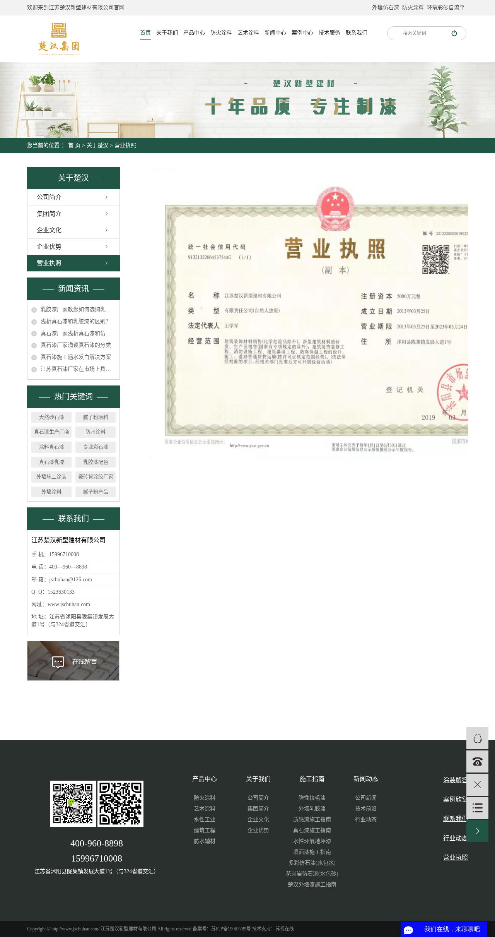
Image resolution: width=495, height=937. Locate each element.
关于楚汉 (97, 145)
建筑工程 (204, 830)
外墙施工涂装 (51, 477)
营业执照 (49, 263)
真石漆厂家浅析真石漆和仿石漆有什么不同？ (78, 333)
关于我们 (167, 33)
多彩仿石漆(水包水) (312, 863)
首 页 (74, 145)
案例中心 (302, 33)
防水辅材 (204, 841)
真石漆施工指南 (312, 830)
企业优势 (49, 246)
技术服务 (329, 33)
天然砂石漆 (51, 417)
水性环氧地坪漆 (312, 841)
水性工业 (204, 819)
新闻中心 (275, 33)
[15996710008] (477, 761)
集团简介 (49, 214)
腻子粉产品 (95, 492)
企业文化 (49, 230)
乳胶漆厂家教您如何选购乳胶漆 (78, 309)
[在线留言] (477, 808)
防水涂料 (95, 432)
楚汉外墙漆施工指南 (312, 884)
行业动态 (366, 819)
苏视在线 (284, 929)
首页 (145, 33)
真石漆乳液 (51, 462)
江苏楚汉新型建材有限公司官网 (87, 7)
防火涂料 (413, 7)
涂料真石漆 (51, 447)
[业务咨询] (477, 738)
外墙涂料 (51, 492)
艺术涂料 (248, 33)
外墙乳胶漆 (312, 809)
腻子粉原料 (95, 417)
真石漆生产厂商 (51, 432)
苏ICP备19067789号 (231, 929)
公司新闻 (366, 798)
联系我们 (356, 33)
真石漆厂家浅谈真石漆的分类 (76, 345)
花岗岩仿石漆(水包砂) (312, 874)
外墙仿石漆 (385, 7)
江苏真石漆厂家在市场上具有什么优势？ (78, 369)
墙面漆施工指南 (312, 852)
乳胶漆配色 (95, 462)
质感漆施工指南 (312, 819)
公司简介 (49, 197)
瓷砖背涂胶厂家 (95, 477)
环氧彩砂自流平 (446, 7)
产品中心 (194, 33)
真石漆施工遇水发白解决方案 (76, 357)
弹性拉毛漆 (312, 798)
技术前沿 (366, 809)
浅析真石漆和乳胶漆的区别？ (76, 321)
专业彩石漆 (95, 447)
